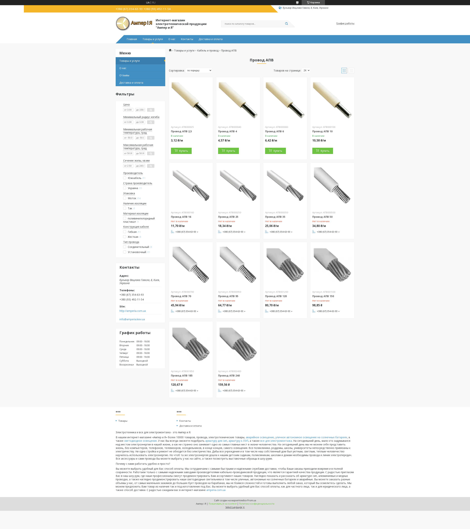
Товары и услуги (152, 39)
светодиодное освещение (140, 440)
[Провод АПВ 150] (332, 265)
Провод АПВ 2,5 (181, 131)
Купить (183, 151)
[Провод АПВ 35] (285, 186)
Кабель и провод (207, 50)
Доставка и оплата (211, 39)
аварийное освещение (260, 437)
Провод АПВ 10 (322, 131)
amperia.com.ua (215, 490)
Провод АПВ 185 (182, 375)
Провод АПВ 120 (276, 296)
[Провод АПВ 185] (191, 344)
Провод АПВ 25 (228, 216)
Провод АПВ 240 (229, 375)
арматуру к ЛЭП (238, 440)
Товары (122, 420)
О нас (171, 39)
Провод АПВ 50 (322, 216)
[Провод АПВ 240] (238, 344)
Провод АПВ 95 (228, 296)
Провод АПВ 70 (181, 296)
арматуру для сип (216, 440)
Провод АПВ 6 (274, 131)
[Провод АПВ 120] (285, 265)
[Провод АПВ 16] (191, 186)
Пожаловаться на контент (223, 503)
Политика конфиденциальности (256, 503)
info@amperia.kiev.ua (132, 319)
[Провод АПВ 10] (332, 100)
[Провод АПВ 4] (238, 100)
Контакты (187, 39)
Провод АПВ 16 (181, 216)
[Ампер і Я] (134, 23)
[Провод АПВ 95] (238, 265)
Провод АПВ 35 (275, 216)
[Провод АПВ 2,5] (191, 100)
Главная (132, 39)
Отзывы (124, 75)
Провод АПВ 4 (227, 131)
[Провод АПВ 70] (191, 265)
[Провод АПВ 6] (285, 100)
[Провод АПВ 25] (238, 186)
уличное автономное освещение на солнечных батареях (311, 437)
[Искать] (286, 24)
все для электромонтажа (276, 440)
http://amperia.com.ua (133, 311)
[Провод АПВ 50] (332, 186)
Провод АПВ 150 (323, 296)
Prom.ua (251, 500)
